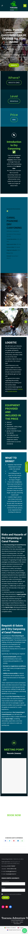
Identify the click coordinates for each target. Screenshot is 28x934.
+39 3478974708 (11, 869)
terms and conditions (15, 894)
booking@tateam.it (11, 871)
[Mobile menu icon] (24, 5)
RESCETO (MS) (14, 82)
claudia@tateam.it (11, 874)
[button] (24, 930)
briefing (20, 389)
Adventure (14, 101)
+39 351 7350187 (11, 866)
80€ (14, 120)
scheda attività (12, 391)
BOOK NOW (26, 467)
